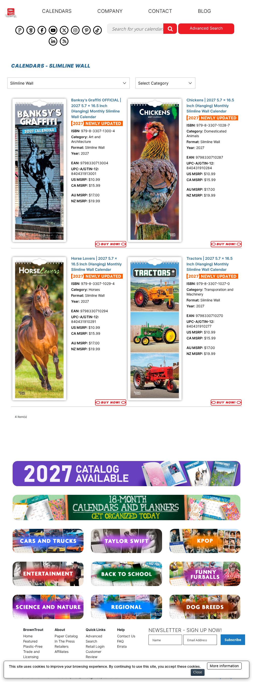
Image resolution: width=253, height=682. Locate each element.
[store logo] (13, 12)
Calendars (57, 11)
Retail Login (95, 646)
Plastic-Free (32, 646)
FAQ (120, 641)
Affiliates (61, 651)
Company (110, 11)
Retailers (61, 646)
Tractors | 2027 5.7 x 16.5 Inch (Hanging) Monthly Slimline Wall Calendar (209, 264)
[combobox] (142, 28)
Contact (160, 11)
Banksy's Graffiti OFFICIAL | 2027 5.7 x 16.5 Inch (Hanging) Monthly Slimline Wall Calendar (96, 108)
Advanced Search (206, 28)
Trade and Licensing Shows (31, 656)
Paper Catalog (66, 636)
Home (28, 636)
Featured (30, 641)
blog (204, 11)
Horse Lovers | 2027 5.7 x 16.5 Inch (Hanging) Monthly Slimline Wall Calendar (96, 264)
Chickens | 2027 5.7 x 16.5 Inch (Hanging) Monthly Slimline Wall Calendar (210, 105)
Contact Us (126, 636)
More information (224, 666)
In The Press (65, 641)
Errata (122, 646)
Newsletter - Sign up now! (185, 630)
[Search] (170, 28)
